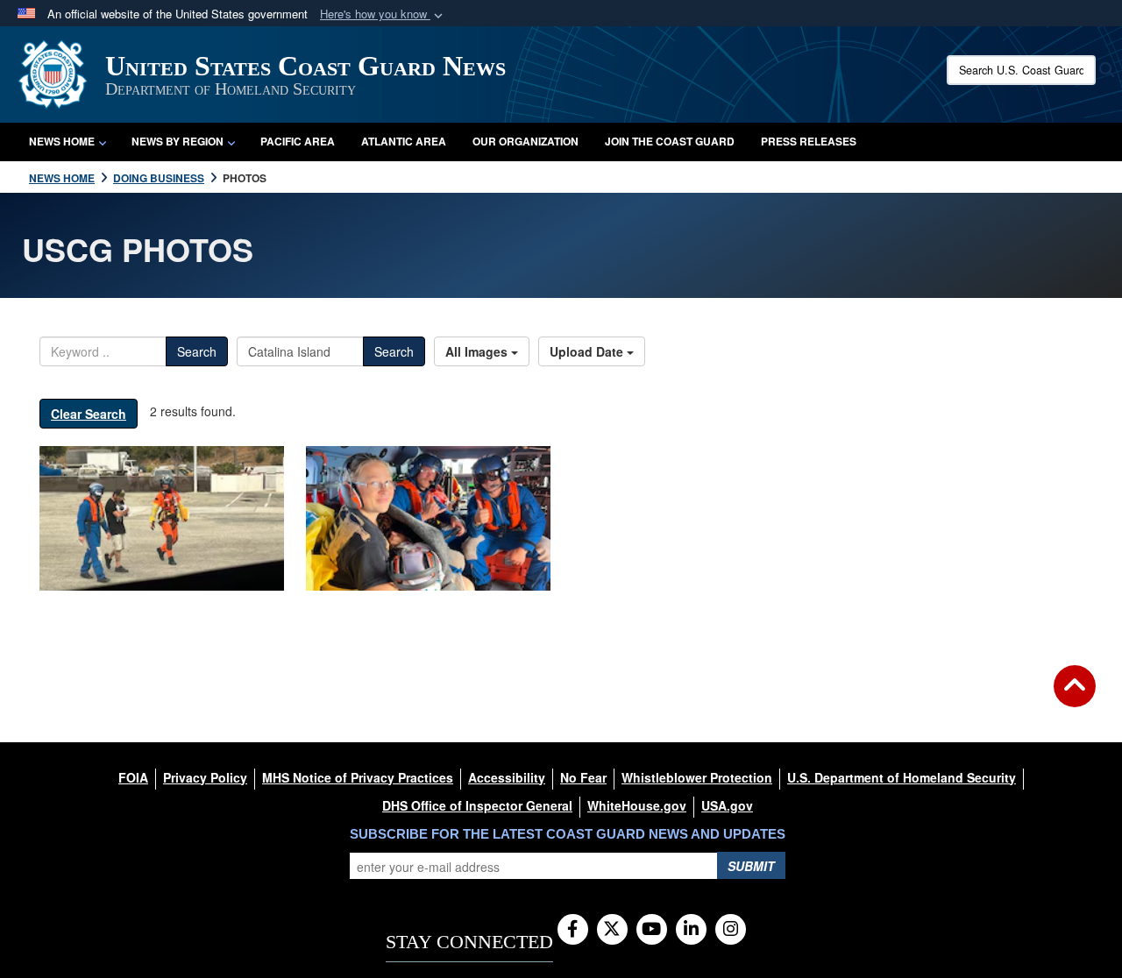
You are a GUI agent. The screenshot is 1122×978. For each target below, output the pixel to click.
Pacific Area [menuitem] (297, 141)
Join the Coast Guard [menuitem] (670, 141)
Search (197, 351)
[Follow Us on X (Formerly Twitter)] (612, 930)
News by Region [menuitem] (177, 141)
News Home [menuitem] (62, 141)
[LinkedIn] (691, 930)
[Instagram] (730, 930)
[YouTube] (651, 930)
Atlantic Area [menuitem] (403, 141)
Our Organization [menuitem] (525, 141)
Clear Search (88, 413)
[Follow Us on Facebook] (572, 930)
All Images (478, 351)
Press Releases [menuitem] (808, 141)
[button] (383, 14)
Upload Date (588, 351)
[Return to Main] (1075, 696)
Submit (751, 866)
